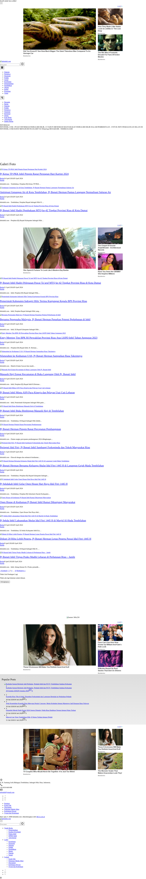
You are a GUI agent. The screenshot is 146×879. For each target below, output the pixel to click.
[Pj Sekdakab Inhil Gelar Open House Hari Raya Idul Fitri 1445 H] (23, 479)
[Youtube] (5, 798)
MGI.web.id (40, 817)
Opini (6, 93)
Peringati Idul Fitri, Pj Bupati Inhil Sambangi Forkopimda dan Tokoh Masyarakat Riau (45, 447)
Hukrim (7, 72)
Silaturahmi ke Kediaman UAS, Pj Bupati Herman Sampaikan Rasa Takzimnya (41, 355)
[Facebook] (5, 796)
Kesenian (7, 91)
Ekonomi (7, 76)
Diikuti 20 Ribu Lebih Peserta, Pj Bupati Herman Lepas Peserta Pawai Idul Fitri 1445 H (45, 538)
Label (6, 840)
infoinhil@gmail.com (7, 792)
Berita (2, 178)
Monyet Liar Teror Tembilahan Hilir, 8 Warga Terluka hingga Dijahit (29, 717)
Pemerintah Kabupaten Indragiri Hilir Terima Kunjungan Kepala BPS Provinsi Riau (43, 301)
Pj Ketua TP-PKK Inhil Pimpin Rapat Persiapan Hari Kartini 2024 (34, 173)
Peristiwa (7, 74)
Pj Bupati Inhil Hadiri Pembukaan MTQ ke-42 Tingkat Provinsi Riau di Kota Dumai (44, 210)
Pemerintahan (8, 84)
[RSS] (5, 800)
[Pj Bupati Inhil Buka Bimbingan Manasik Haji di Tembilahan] (21, 406)
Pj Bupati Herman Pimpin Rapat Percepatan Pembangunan (30, 429)
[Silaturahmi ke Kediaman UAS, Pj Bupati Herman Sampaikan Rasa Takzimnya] (27, 351)
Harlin (2, 180)
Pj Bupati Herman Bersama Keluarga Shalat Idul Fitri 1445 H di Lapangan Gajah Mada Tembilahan (52, 465)
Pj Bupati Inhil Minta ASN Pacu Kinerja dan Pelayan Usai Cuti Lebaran (37, 392)
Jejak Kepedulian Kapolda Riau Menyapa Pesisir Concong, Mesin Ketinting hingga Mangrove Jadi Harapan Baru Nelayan (47, 703)
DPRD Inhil (13, 836)
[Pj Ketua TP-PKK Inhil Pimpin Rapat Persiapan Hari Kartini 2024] (23, 169)
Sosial (6, 80)
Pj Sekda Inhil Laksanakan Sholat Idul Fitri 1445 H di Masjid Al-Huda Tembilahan (43, 520)
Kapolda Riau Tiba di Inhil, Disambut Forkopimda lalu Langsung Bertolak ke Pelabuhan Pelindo (38, 697)
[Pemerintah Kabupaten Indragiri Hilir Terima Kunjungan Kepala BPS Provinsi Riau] (29, 296)
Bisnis (11, 851)
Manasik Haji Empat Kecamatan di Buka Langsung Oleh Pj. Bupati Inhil (38, 374)
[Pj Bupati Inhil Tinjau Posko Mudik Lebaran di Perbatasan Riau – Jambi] (25, 552)
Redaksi (7, 803)
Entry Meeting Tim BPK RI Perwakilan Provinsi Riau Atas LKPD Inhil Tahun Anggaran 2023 (48, 337)
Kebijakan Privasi (10, 811)
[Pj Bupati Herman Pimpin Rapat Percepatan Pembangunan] (20, 424)
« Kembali (3, 571)
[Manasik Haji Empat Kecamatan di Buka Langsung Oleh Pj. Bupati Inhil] (25, 370)
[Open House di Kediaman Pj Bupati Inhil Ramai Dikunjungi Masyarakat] (25, 498)
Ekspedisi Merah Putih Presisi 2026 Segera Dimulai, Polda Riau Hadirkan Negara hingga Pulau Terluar (41, 710)
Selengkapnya (5, 582)
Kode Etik (7, 805)
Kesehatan (7, 82)
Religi (6, 89)
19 (15, 571)
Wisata (6, 87)
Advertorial (12, 838)
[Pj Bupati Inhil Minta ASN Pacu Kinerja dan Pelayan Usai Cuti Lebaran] (25, 388)
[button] (22, 64)
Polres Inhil (12, 834)
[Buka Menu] (2, 67)
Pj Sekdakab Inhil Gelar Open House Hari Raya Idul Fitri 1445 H (34, 483)
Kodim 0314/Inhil (15, 832)
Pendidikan (8, 85)
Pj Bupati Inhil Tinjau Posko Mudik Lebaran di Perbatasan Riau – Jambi (37, 557)
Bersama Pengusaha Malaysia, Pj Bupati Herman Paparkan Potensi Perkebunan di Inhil (45, 319)
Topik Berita (8, 828)
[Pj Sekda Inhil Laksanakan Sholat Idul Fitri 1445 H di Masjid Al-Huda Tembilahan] (29, 516)
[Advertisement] (64, 145)
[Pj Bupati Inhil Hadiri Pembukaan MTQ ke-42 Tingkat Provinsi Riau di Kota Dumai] (29, 206)
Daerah (11, 853)
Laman (6, 857)
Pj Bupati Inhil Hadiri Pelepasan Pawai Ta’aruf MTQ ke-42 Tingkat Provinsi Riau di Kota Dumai (50, 282)
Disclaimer (8, 807)
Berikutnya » (21, 571)
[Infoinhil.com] (5, 61)
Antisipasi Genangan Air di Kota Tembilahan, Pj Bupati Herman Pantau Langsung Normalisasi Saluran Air (55, 192)
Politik (6, 78)
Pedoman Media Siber (11, 809)
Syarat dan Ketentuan (11, 813)
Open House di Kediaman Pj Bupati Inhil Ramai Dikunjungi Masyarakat (37, 502)
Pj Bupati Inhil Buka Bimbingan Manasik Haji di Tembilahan (32, 410)
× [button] (1, 821)
